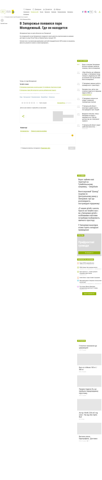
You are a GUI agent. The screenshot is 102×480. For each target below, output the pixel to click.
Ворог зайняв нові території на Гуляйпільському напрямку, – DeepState (88, 183)
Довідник (38, 9)
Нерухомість (70, 12)
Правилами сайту (45, 148)
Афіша (58, 9)
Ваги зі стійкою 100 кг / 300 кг (88, 368)
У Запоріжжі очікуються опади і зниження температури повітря (90, 100)
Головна (2, 17)
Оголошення (26, 14)
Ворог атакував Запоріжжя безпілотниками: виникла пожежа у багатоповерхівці (91, 66)
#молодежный (26, 97)
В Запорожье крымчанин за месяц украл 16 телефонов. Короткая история (40, 87)
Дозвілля (48, 9)
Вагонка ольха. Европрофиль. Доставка (88, 437)
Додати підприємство (89, 293)
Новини (28, 9)
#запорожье (52, 97)
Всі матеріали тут (89, 252)
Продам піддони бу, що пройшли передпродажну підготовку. (88, 391)
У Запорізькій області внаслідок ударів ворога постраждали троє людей (90, 108)
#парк (21, 97)
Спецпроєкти (26, 12)
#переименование (35, 97)
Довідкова (53, 12)
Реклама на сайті (34, 12)
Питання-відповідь (62, 12)
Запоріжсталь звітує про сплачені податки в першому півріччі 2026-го (91, 91)
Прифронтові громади (86, 243)
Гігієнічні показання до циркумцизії (88, 347)
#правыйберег (44, 97)
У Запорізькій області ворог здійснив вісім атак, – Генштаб (91, 126)
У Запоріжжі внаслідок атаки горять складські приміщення (88, 227)
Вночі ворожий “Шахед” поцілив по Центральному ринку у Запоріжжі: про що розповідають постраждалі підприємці (88, 197)
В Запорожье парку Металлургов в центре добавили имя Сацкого (38, 90)
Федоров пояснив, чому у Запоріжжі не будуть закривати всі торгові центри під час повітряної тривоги (90, 117)
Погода (41, 12)
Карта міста (47, 12)
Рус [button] (91, 12)
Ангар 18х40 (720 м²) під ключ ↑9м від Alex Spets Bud (88, 415)
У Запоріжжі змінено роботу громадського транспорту (91, 84)
